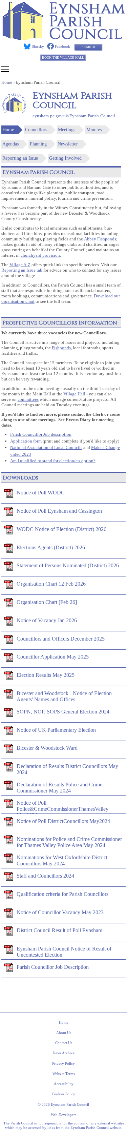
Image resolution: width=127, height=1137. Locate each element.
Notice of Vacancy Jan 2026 (47, 620)
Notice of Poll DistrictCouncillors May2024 (63, 821)
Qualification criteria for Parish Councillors (62, 894)
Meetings (66, 129)
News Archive (64, 1053)
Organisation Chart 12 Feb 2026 (51, 584)
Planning (38, 143)
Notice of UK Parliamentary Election (56, 730)
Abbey (90, 239)
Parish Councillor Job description (40, 434)
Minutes (94, 129)
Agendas (10, 143)
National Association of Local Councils (46, 447)
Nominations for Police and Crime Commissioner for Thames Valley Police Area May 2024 (69, 842)
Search (88, 47)
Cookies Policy (63, 1094)
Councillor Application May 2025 (53, 657)
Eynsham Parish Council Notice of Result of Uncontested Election (64, 952)
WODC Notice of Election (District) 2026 (61, 529)
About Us (63, 1033)
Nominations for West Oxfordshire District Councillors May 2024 (62, 860)
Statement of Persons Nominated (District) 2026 (68, 565)
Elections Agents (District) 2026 (51, 547)
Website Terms (63, 1074)
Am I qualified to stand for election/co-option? (53, 460)
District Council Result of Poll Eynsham (59, 930)
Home (8, 129)
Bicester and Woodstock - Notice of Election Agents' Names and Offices (64, 696)
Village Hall (74, 394)
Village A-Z (19, 264)
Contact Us (63, 1043)
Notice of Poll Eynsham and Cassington (59, 511)
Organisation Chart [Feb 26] (47, 602)
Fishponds (106, 239)
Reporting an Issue (20, 158)
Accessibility (63, 1084)
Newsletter (68, 143)
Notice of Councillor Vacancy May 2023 (60, 912)
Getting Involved (65, 158)
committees (28, 399)
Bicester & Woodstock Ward (47, 748)
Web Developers (63, 1115)
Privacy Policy (63, 1063)
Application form (26, 441)
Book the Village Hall (63, 57)
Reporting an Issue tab (21, 270)
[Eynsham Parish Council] (63, 38)
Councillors (36, 129)
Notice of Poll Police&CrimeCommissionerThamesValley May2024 (62, 806)
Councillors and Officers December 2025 (61, 639)
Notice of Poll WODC (41, 492)
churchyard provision (40, 255)
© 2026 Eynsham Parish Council (63, 1104)
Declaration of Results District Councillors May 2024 (67, 769)
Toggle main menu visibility (4, 69)
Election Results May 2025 (46, 675)
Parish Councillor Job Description (53, 967)
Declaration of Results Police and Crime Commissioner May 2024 (59, 787)
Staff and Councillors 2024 (45, 876)
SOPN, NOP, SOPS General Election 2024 (63, 711)
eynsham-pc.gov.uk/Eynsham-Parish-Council (74, 116)
